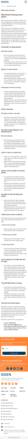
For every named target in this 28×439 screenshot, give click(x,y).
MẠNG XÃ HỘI (4, 391)
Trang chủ (3, 6)
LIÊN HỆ (3, 394)
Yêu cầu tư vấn (14, 353)
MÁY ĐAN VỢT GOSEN (13, 395)
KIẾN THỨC (22, 391)
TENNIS (21, 388)
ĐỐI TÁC (12, 391)
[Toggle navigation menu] (26, 2)
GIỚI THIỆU (4, 388)
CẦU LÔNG (13, 388)
